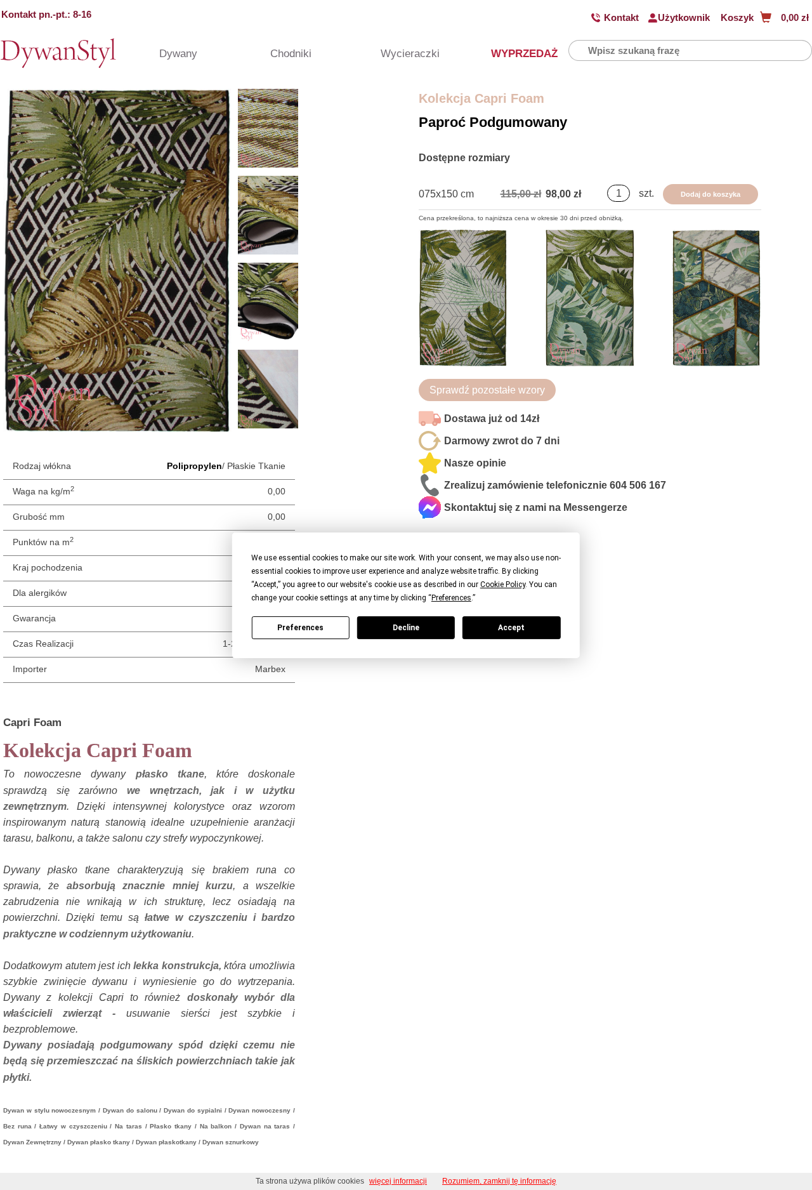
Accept (511, 627)
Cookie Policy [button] (502, 584)
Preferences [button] (451, 597)
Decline (406, 627)
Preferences (300, 627)
